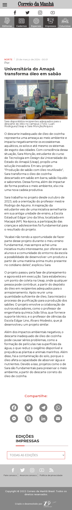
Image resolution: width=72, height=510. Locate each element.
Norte (8, 59)
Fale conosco (10, 475)
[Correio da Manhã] (36, 4)
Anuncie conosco (28, 475)
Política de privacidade (51, 475)
